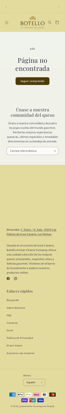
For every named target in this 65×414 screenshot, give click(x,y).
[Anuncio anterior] (6, 6)
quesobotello (25, 406)
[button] (6, 22)
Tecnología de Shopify (43, 406)
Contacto (12, 322)
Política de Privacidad (20, 338)
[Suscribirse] (54, 151)
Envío (10, 330)
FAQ (9, 315)
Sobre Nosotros (16, 307)
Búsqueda (13, 300)
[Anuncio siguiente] (58, 6)
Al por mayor (14, 345)
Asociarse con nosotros (20, 353)
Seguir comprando (32, 81)
